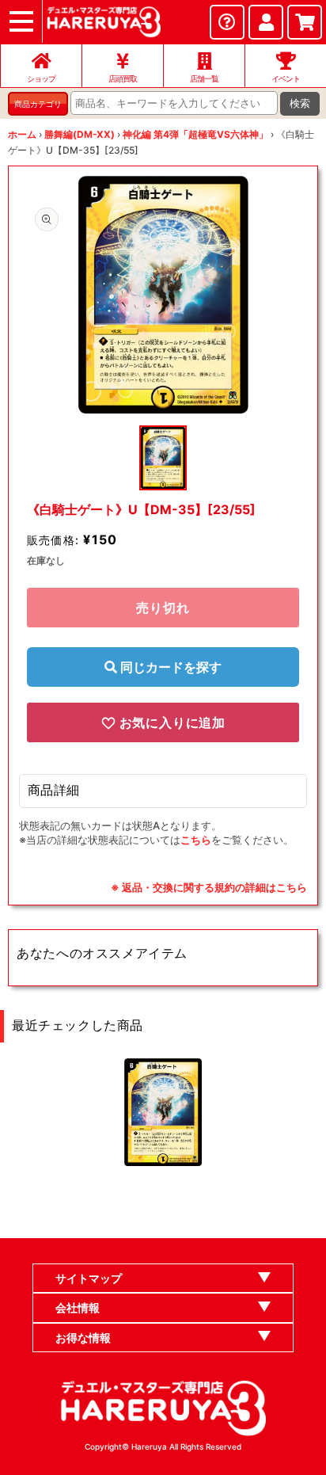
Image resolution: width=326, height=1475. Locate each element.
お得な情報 (83, 1337)
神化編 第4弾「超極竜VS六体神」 (195, 134)
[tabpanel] (163, 295)
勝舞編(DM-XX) (79, 134)
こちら (195, 839)
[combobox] (174, 103)
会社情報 (77, 1307)
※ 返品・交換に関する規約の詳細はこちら (209, 887)
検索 (300, 103)
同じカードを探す (169, 667)
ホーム (22, 134)
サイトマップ (88, 1278)
